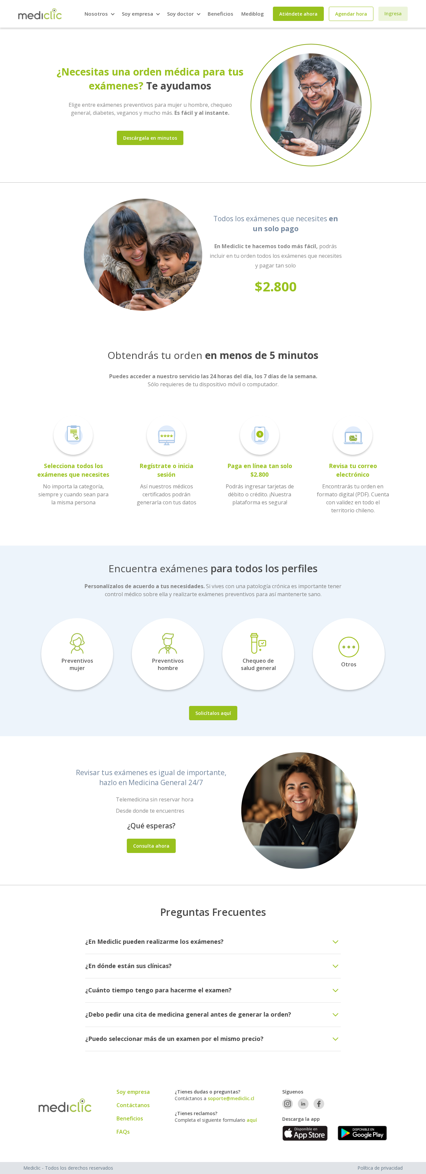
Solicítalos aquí (213, 713)
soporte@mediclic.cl (231, 1098)
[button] (99, 13)
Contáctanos (133, 1105)
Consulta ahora (151, 846)
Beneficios (220, 13)
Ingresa (393, 13)
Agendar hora (351, 14)
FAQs (123, 1131)
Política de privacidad (380, 1168)
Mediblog (252, 13)
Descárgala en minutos (150, 138)
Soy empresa (133, 1092)
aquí (252, 1120)
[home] (40, 14)
